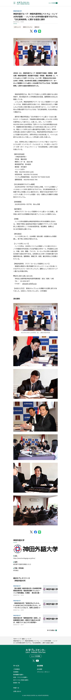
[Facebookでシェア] (35, 31)
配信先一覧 (16, 683)
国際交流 (37, 27)
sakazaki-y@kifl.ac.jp (29, 283)
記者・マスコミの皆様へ (20, 677)
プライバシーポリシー (43, 672)
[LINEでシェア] (39, 31)
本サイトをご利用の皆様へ (21, 680)
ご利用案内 (16, 669)
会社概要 (39, 669)
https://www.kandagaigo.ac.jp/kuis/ (24, 558)
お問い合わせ (17, 691)
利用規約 (15, 672)
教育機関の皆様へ (18, 674)
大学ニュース (17, 27)
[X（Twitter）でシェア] (31, 31)
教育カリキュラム (27, 27)
